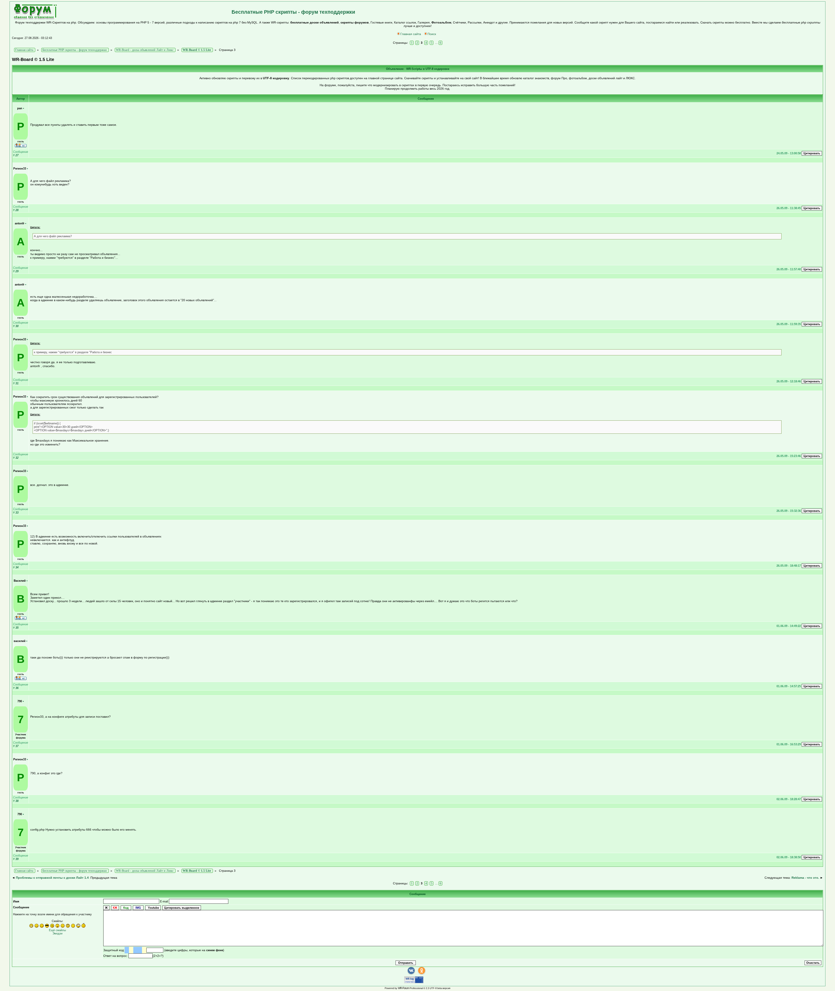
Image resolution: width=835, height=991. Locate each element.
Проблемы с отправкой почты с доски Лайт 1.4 (52, 877)
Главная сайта (410, 34)
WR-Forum (403, 988)
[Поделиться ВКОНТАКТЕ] (411, 970)
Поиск (432, 34)
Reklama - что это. (805, 877)
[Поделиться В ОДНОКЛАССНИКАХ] (421, 970)
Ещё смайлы (57, 930)
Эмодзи (57, 933)
